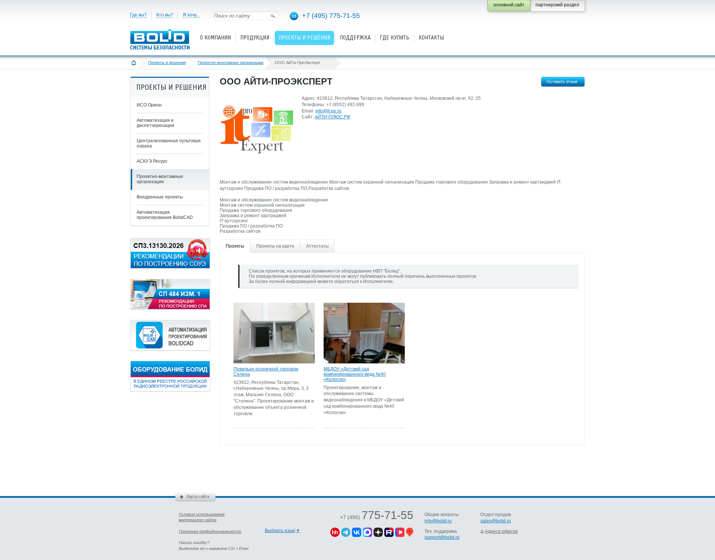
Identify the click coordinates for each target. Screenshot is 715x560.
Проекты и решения (167, 62)
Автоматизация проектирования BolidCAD (165, 215)
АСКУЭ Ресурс (152, 161)
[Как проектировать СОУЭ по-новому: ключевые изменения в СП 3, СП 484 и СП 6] (170, 267)
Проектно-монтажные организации (230, 62)
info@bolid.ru (438, 521)
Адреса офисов (501, 531)
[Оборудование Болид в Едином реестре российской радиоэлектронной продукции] (170, 389)
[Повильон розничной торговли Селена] (274, 362)
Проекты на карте (275, 246)
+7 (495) (376, 517)
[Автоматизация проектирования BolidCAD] (170, 348)
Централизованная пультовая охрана (169, 143)
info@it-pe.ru (328, 111)
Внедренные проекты (160, 197)
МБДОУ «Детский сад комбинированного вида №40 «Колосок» (355, 374)
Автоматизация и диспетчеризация (155, 123)
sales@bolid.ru (495, 521)
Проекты (235, 246)
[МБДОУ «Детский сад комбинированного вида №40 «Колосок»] (364, 362)
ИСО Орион (149, 105)
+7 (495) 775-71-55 (331, 15)
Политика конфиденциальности (210, 531)
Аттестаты (317, 246)
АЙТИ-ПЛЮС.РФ (332, 117)
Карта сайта (198, 496)
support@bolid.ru (442, 537)
